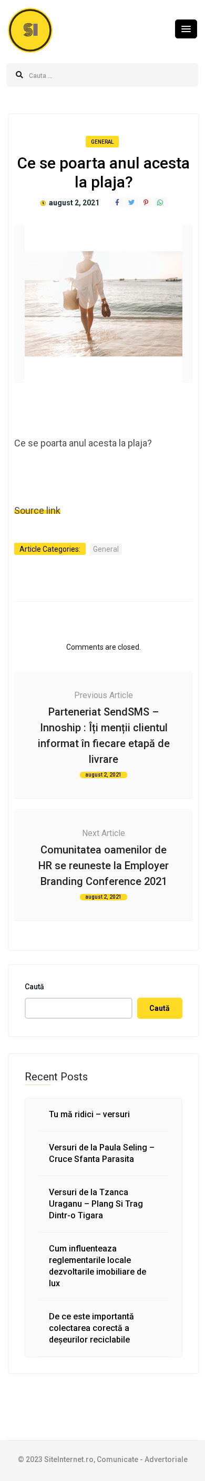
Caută (34, 986)
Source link (37, 510)
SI (30, 30)
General (102, 142)
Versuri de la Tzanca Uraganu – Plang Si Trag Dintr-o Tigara (96, 1203)
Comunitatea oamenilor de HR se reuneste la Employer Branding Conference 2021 (103, 865)
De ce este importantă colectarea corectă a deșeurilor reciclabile (91, 1328)
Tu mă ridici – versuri (89, 1114)
